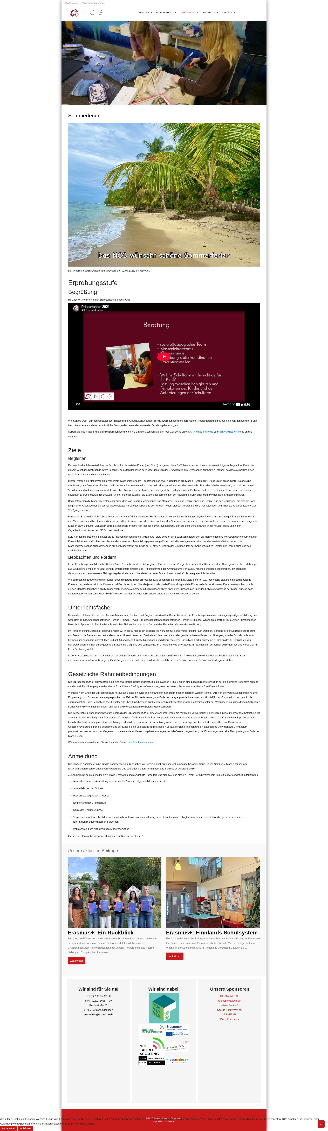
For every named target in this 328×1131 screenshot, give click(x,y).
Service (227, 12)
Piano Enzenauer (229, 1019)
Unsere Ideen (165, 12)
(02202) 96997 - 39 (101, 1000)
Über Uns (143, 12)
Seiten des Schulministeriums (136, 742)
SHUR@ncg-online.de (231, 431)
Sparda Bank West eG (229, 1009)
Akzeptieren (8, 1128)
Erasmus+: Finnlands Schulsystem (212, 932)
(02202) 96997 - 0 (101, 996)
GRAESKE (229, 1014)
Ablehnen (25, 1128)
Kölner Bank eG (229, 1005)
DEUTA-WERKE (229, 996)
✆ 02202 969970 (71, 3)
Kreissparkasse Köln (229, 1000)
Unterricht (188, 12)
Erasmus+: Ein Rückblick (101, 932)
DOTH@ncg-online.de (200, 431)
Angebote (208, 12)
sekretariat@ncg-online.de (93, 3)
